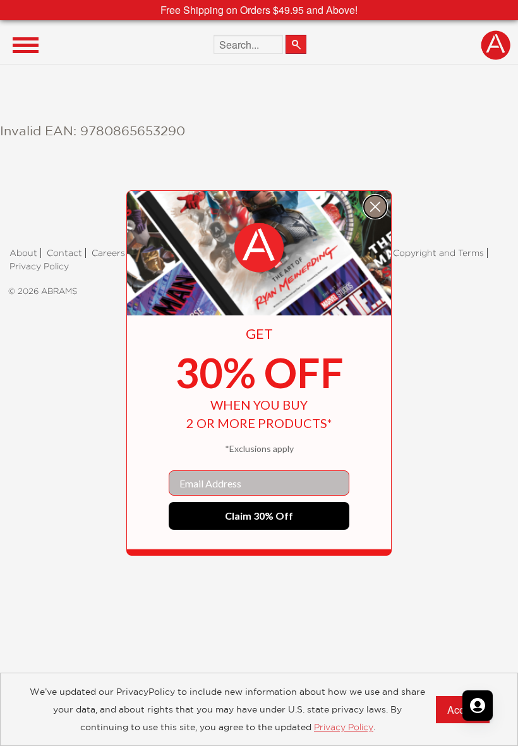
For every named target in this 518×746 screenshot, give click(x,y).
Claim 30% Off (259, 516)
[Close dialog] (375, 206)
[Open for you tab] (477, 705)
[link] (259, 248)
